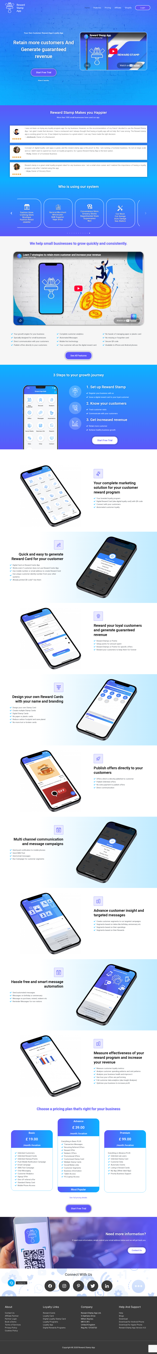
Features (97, 8)
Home (87, 8)
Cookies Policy (11, 1330)
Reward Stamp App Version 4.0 (132, 1327)
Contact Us (9, 1313)
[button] (44, 72)
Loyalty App (48, 1325)
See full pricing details (78, 1198)
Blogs (121, 1316)
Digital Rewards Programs (54, 1327)
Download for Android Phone (131, 1322)
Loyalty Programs (50, 1322)
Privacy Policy (11, 1327)
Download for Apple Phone (130, 1325)
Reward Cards (49, 1313)
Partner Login (11, 1319)
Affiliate (118, 8)
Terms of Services (13, 1325)
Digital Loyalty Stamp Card (54, 1319)
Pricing (108, 8)
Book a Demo (10, 1322)
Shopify (128, 8)
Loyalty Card (48, 1316)
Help (121, 1313)
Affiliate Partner (12, 1316)
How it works (43, 80)
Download (123, 1319)
